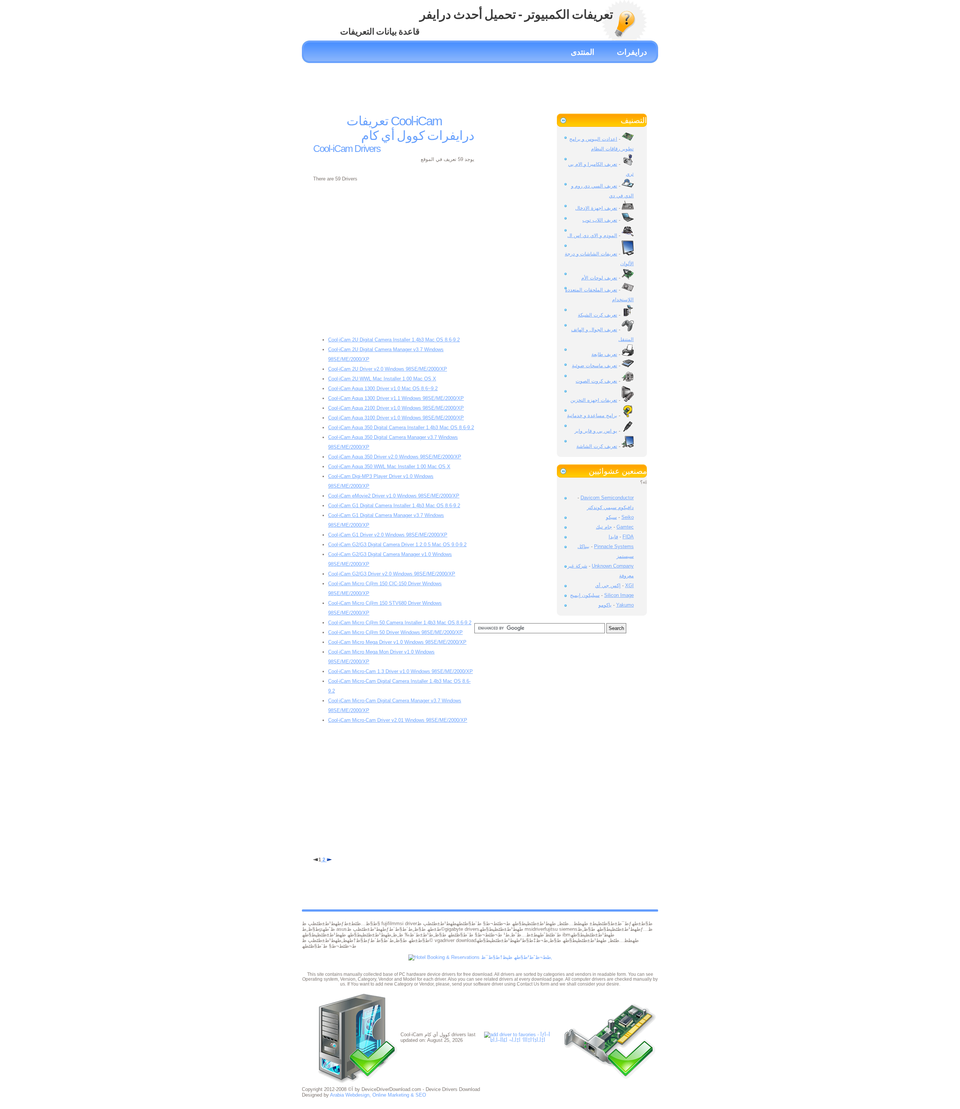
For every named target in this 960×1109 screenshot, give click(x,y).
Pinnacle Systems (614, 546)
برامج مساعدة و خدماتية (592, 415)
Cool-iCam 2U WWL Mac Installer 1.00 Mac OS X (382, 379)
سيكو (611, 517)
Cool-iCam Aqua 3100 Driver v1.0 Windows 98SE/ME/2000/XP (396, 418)
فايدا (613, 536)
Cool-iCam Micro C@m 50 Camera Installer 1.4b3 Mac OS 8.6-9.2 (399, 622)
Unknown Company (613, 566)
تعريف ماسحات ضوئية (594, 365)
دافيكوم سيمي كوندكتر (610, 507)
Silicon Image (619, 595)
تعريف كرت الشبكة (597, 315)
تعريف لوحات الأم (599, 278)
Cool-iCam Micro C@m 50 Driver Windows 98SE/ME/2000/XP (395, 632)
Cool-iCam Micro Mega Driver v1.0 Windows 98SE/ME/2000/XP (397, 642)
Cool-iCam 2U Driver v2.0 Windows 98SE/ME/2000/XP (387, 369)
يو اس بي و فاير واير (595, 431)
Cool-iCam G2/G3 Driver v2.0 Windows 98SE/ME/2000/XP (391, 574)
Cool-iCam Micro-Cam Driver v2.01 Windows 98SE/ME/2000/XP (397, 720)
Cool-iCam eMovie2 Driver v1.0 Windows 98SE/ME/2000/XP (393, 496)
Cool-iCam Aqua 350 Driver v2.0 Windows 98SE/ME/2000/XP (394, 457)
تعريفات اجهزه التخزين (593, 400)
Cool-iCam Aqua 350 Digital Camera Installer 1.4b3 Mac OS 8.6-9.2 (401, 427)
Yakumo (625, 605)
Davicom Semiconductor (607, 497)
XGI (629, 585)
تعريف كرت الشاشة (596, 446)
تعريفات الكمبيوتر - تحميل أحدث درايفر (516, 14)
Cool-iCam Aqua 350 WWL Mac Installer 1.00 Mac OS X (389, 466)
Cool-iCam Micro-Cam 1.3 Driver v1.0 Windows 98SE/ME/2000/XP (400, 671)
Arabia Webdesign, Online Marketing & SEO (378, 1095)
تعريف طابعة (604, 354)
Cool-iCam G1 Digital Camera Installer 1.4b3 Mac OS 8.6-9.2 (394, 505)
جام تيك (604, 527)
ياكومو (605, 605)
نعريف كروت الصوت (596, 381)
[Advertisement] (480, 85)
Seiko (627, 517)
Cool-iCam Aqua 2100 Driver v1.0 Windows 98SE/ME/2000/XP (396, 408)
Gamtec (625, 527)
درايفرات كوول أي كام (417, 135)
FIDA (628, 536)
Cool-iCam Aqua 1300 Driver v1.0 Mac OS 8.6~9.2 (383, 388)
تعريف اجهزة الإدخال (596, 208)
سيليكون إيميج (585, 595)
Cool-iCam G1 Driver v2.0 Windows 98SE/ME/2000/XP (387, 535)
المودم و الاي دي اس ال (592, 235)
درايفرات (632, 52)
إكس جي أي (608, 585)
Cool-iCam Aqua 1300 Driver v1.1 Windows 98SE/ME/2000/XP (396, 398)
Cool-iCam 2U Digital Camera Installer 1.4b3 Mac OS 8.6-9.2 (394, 340)
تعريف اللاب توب (599, 220)
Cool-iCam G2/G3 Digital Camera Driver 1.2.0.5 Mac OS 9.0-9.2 (397, 544)
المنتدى (582, 52)
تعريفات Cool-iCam (393, 121)
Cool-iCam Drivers (346, 148)
